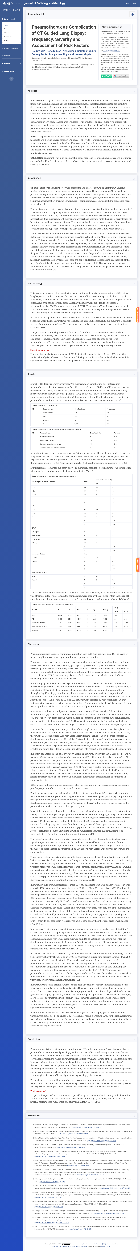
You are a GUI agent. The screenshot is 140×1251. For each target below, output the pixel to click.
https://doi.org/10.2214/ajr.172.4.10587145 (49, 1206)
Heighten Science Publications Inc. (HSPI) (93, 1244)
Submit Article (138, 565)
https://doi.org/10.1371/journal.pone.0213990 (50, 1156)
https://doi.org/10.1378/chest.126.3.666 (52, 1181)
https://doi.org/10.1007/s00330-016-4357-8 (86, 1127)
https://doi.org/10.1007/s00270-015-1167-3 (91, 1175)
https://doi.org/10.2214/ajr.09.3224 (78, 1166)
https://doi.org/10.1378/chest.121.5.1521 (48, 1197)
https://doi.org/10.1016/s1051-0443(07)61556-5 (115, 1188)
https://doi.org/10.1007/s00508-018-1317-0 (73, 1134)
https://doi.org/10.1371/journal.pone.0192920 (109, 1213)
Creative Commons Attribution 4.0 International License (69, 1246)
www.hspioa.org (105, 1246)
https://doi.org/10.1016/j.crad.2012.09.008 (71, 1147)
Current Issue (8, 37)
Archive (6, 41)
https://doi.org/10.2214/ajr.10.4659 (80, 1229)
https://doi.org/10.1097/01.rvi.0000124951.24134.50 (52, 1222)
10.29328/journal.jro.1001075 (111, 50)
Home (6, 25)
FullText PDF (107, 76)
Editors (6, 33)
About (6, 29)
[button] (131, 3)
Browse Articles (138, 315)
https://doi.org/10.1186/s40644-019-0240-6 (101, 1140)
